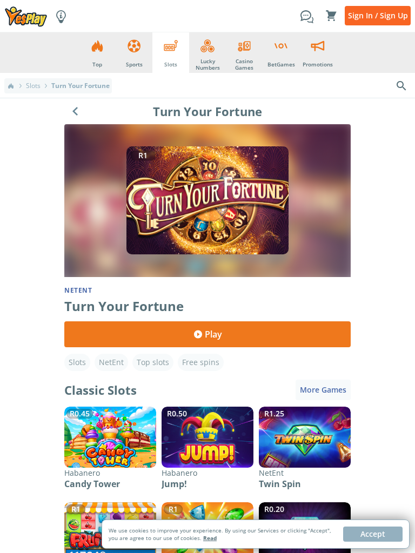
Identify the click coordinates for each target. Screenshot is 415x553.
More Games (323, 390)
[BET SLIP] (331, 15)
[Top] (11, 86)
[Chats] (307, 15)
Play (213, 334)
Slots (33, 86)
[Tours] (61, 15)
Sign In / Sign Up (378, 15)
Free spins (200, 362)
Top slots (153, 362)
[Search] (401, 85)
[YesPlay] (26, 16)
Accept (372, 534)
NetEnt (111, 362)
